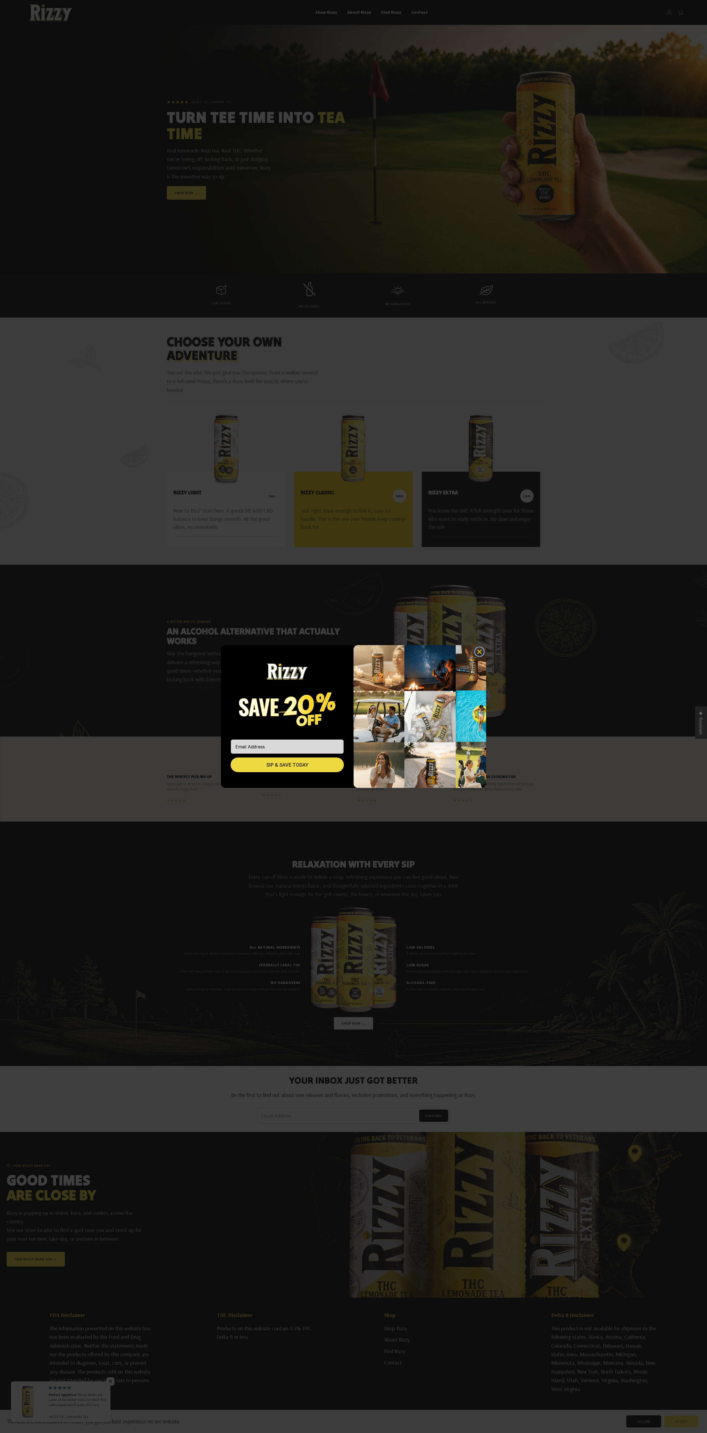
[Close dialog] (479, 651)
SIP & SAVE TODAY (287, 765)
